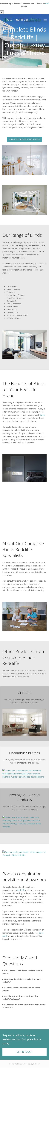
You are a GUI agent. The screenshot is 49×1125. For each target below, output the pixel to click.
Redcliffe (21, 890)
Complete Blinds (15, 1064)
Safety (42, 415)
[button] (45, 20)
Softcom (36, 1064)
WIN (47, 3)
